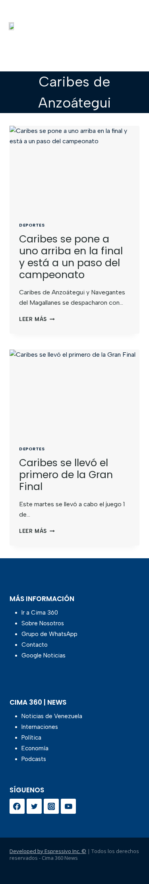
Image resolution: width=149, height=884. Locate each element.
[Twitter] (34, 806)
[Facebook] (17, 806)
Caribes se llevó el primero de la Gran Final (66, 475)
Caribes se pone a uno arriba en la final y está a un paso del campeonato (71, 257)
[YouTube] (68, 806)
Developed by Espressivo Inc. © (48, 851)
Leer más (36, 319)
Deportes (32, 225)
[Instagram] (51, 806)
